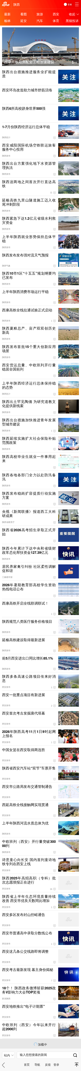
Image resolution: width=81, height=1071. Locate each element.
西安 (56, 14)
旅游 (40, 14)
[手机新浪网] (5, 4)
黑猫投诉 (72, 20)
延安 (23, 20)
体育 (56, 20)
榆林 (7, 20)
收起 (72, 14)
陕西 (16, 4)
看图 (23, 14)
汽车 (40, 20)
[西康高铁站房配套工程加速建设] (40, 29)
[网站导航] (77, 4)
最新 (7, 14)
